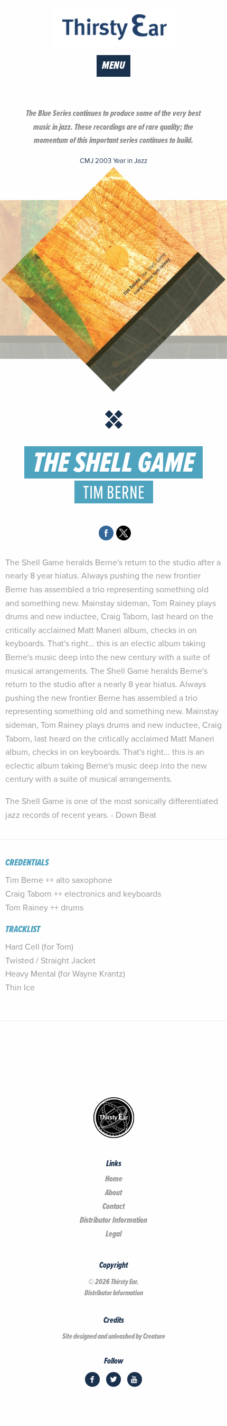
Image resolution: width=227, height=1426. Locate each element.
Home (113, 1179)
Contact (113, 1207)
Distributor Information (113, 1220)
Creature (154, 1336)
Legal (113, 1234)
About (113, 1193)
